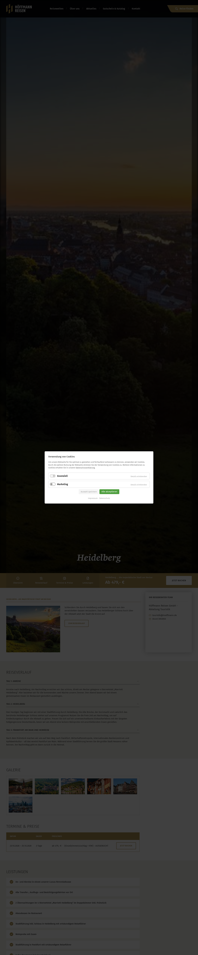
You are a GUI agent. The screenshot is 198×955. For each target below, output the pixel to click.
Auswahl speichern (89, 492)
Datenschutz (104, 498)
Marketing (62, 484)
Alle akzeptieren (109, 491)
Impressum (93, 498)
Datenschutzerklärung (85, 468)
